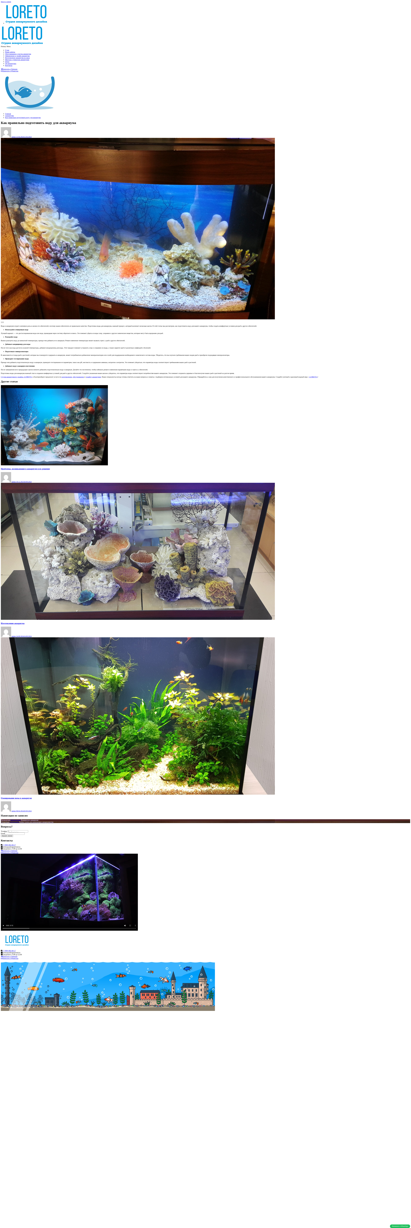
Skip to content (6, 2)
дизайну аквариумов (93, 377)
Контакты (8, 65)
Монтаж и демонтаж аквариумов (17, 60)
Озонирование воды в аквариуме (16, 798)
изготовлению (67, 377)
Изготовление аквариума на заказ (17, 58)
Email (3, 833)
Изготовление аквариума (13, 623)
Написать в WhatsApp (10, 71)
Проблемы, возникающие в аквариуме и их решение (25, 469)
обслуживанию (78, 377)
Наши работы (10, 52)
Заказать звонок (7, 836)
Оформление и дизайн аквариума (17, 56)
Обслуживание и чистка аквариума (18, 54)
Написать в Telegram (9, 69)
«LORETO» (313, 377)
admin (14, 137)
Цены (7, 62)
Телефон (4, 831)
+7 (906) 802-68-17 (9, 845)
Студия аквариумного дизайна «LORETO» (16, 377)
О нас (7, 50)
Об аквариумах (10, 63)
